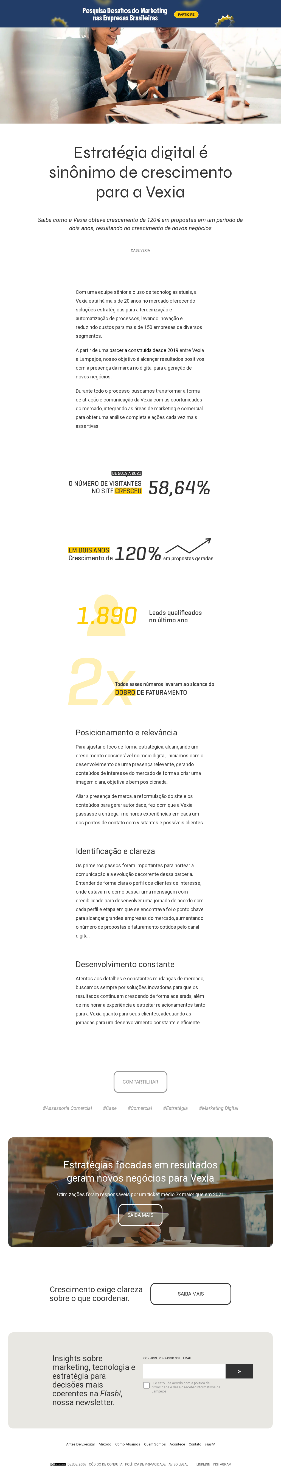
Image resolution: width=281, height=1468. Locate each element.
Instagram (222, 1464)
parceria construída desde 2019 (143, 350)
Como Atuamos (127, 1444)
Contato (195, 1444)
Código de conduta (105, 1464)
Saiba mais (140, 1215)
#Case (110, 1108)
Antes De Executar (80, 1444)
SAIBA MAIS (191, 1294)
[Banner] (140, 13)
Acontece (177, 1444)
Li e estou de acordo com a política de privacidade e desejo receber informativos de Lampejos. (186, 1387)
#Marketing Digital (218, 1108)
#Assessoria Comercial (67, 1108)
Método (105, 1444)
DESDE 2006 (77, 1464)
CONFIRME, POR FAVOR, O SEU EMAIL (167, 1358)
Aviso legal (178, 1464)
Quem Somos (155, 1444)
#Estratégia (175, 1108)
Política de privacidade (145, 1464)
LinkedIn (203, 1464)
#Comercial (140, 1108)
